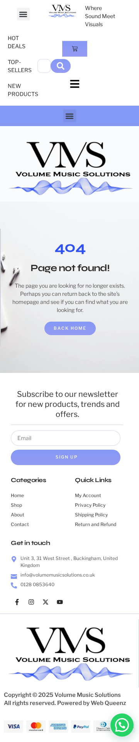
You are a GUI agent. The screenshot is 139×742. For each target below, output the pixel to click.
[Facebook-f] (17, 602)
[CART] (74, 49)
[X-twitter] (45, 602)
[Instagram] (31, 602)
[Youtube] (60, 602)
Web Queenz (108, 703)
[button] (23, 14)
